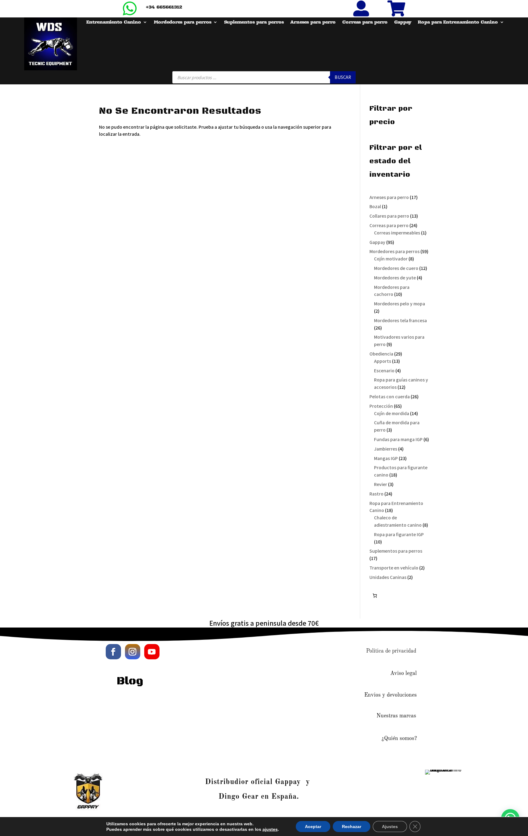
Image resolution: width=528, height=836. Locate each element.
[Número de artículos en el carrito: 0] (374, 595)
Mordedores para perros (182, 22)
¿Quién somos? (399, 738)
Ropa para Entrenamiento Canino (458, 22)
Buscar (343, 77)
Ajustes (390, 826)
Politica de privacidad (391, 651)
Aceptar (313, 826)
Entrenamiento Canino (113, 22)
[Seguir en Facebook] (113, 651)
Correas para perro (364, 22)
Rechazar (351, 826)
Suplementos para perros (254, 22)
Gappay (402, 22)
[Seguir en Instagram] (132, 651)
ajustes (270, 829)
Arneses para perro (313, 22)
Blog (130, 681)
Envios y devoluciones (390, 695)
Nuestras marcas (396, 716)
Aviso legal (403, 673)
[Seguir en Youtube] (152, 651)
